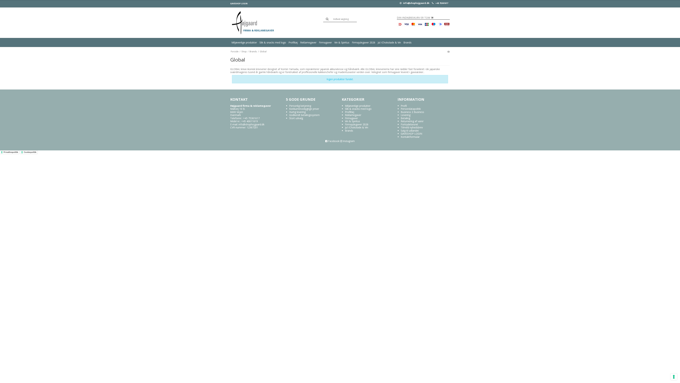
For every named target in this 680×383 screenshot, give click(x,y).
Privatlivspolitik (11, 152)
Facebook (333, 141)
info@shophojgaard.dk (416, 3)
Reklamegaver (308, 42)
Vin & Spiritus (341, 42)
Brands (407, 42)
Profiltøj (293, 42)
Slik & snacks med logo (272, 42)
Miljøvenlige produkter (244, 42)
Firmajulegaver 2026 (363, 42)
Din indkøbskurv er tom (413, 17)
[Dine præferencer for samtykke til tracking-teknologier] (673, 376)
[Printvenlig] (448, 51)
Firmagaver (325, 42)
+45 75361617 (441, 3)
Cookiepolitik (30, 152)
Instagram (348, 141)
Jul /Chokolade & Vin (389, 42)
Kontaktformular (410, 136)
